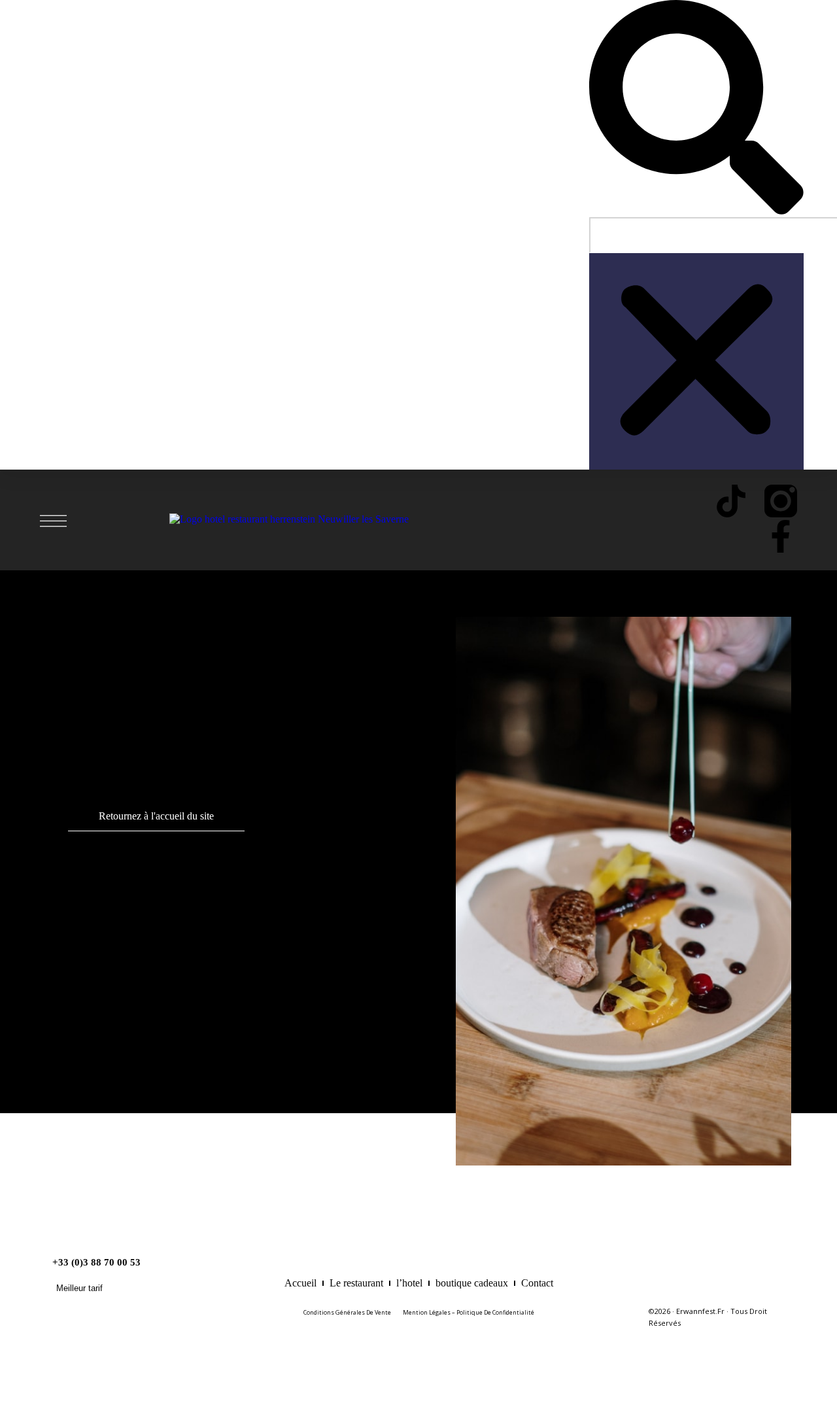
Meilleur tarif (79, 1288)
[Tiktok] (731, 501)
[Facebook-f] (780, 536)
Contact (537, 1282)
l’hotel (409, 1282)
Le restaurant (356, 1282)
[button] (696, 108)
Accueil (300, 1282)
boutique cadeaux (472, 1282)
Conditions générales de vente (347, 1312)
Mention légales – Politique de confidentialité (468, 1312)
